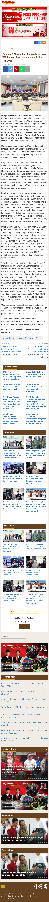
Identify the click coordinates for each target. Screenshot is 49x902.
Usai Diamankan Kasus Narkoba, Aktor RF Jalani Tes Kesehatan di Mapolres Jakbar (12, 597)
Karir (14, 898)
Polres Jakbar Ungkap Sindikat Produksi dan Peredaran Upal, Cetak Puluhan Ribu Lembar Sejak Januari (36, 506)
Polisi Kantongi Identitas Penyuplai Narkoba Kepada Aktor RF (35, 572)
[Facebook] (36, 42)
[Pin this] (16, 69)
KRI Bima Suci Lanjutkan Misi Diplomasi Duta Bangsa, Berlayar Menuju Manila (10, 418)
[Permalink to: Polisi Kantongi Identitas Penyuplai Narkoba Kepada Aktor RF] (36, 468)
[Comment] (27, 69)
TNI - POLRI (12, 64)
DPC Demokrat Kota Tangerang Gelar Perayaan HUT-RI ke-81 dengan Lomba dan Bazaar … (22, 769)
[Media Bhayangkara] (8, 3)
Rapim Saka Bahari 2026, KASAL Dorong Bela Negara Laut (35, 374)
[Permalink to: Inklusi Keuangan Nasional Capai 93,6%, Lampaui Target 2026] (24, 831)
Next (36, 612)
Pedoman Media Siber (27, 896)
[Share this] (5, 69)
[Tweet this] (10, 69)
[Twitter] (40, 42)
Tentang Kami (31, 894)
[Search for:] (13, 636)
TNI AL (39, 338)
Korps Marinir (8, 338)
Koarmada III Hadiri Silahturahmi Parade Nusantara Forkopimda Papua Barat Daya (11, 349)
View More (24, 626)
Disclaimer (5, 898)
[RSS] (44, 42)
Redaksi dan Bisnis (8, 896)
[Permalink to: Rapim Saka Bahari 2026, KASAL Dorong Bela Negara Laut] (13, 468)
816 (28, 612)
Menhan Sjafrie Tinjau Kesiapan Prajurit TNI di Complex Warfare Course (36, 546)
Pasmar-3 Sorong (25, 338)
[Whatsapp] (22, 69)
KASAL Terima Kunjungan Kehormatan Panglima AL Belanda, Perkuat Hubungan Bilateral (36, 418)
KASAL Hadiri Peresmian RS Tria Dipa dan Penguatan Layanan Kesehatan (12, 547)
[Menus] (45, 3)
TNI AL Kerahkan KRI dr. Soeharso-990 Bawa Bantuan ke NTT (13, 386)
